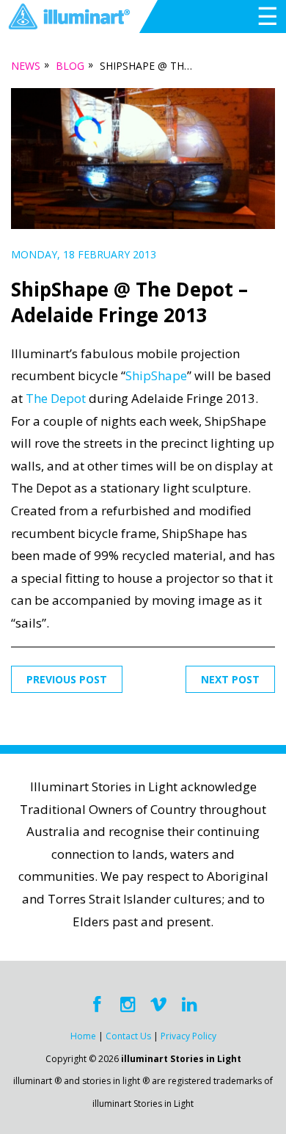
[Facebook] (97, 1005)
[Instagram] (127, 1005)
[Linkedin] (189, 1005)
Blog (70, 66)
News (25, 66)
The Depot (56, 398)
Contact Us (128, 1036)
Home (83, 1036)
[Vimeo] (158, 1005)
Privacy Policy (188, 1036)
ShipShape (156, 375)
